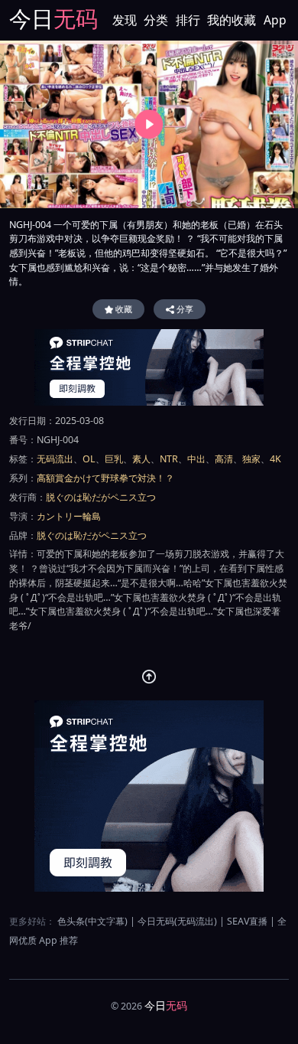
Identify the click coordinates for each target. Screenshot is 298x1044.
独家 (251, 458)
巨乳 (114, 458)
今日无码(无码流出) (177, 921)
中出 (196, 458)
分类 (156, 19)
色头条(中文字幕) (92, 921)
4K (275, 458)
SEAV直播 (247, 921)
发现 (124, 19)
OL (89, 458)
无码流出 (55, 458)
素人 (141, 458)
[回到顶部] (149, 677)
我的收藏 (231, 19)
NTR (169, 458)
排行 (188, 19)
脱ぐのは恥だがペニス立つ (101, 497)
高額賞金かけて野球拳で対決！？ (105, 477)
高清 (224, 458)
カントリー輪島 (69, 516)
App (275, 19)
